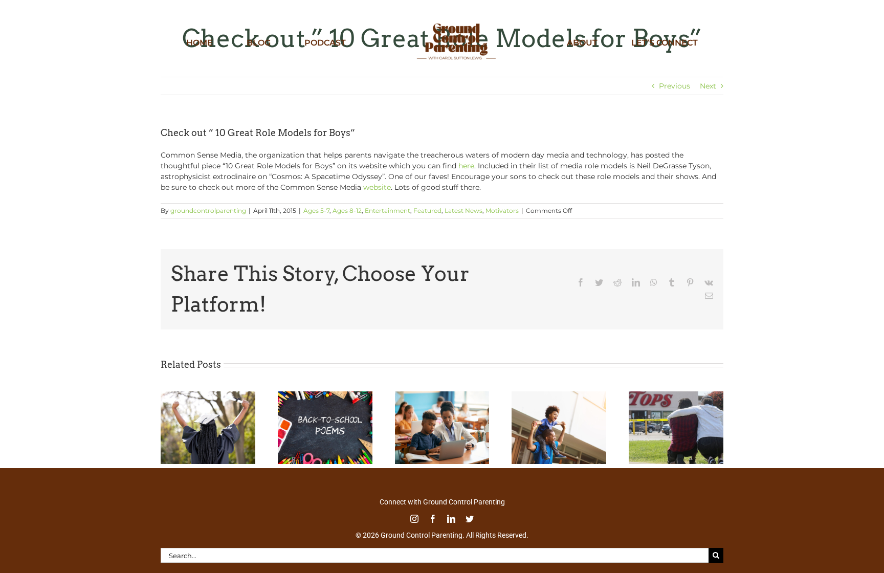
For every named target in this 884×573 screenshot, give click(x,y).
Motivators (502, 210)
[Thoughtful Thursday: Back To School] (325, 396)
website (377, 187)
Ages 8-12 (347, 210)
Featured (427, 210)
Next (708, 86)
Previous (674, 86)
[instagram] (414, 519)
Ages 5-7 (316, 210)
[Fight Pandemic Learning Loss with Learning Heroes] (442, 396)
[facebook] (433, 519)
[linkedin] (451, 519)
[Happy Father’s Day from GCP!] (559, 396)
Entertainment (387, 210)
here (466, 165)
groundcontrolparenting (208, 210)
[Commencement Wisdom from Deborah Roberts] (208, 396)
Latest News (463, 210)
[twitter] (470, 519)
